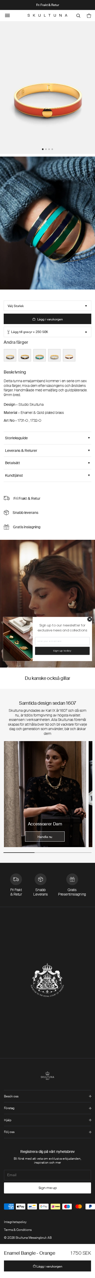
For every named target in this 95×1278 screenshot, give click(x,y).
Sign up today (62, 651)
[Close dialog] (89, 619)
